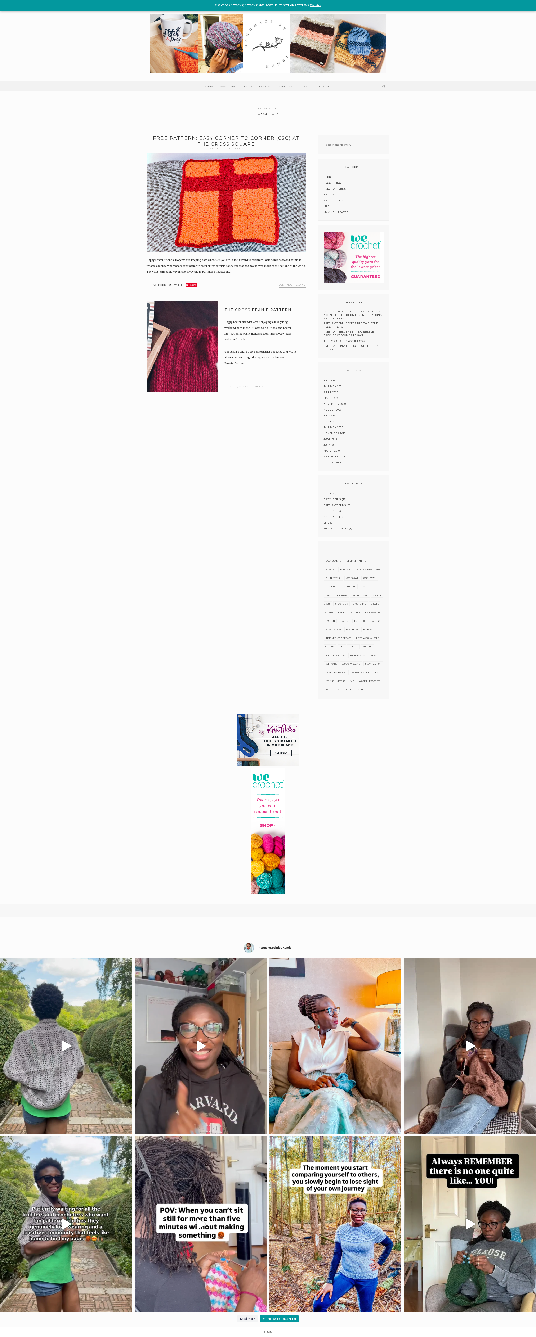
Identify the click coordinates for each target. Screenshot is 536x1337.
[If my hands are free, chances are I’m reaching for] (201, 1224)
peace (374, 655)
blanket (330, 569)
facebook (158, 285)
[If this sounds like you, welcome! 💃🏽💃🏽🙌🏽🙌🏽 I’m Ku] (66, 1224)
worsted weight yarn (339, 689)
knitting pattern (335, 655)
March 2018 (332, 450)
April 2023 (331, 392)
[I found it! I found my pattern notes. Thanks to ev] (201, 1046)
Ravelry (265, 86)
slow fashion (373, 664)
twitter (178, 285)
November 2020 (335, 403)
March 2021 (332, 398)
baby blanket (334, 561)
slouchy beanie (351, 664)
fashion (330, 621)
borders (345, 569)
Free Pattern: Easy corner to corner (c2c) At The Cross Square (226, 141)
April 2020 (331, 421)
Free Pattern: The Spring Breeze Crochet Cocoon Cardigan (349, 333)
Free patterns (335, 188)
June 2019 (330, 439)
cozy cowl (369, 578)
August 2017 (332, 462)
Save (193, 284)
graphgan (352, 629)
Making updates (336, 212)
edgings (355, 612)
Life (326, 206)
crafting (331, 587)
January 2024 (334, 386)
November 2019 (334, 433)
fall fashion (372, 612)
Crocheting (332, 182)
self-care (331, 664)
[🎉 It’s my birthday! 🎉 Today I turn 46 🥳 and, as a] (335, 1046)
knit (341, 647)
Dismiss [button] (315, 5)
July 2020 (330, 415)
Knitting (330, 194)
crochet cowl (360, 595)
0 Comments (235, 148)
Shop (209, 86)
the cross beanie (335, 672)
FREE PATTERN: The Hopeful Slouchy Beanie (351, 347)
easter (342, 612)
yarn (360, 689)
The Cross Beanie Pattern (257, 310)
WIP (352, 681)
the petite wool (359, 672)
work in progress (369, 681)
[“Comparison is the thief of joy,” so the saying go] (335, 1224)
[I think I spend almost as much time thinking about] (470, 1046)
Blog (248, 86)
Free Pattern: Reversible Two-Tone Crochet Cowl (351, 325)
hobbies (367, 629)
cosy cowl (352, 578)
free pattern (333, 629)
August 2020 (333, 409)
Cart (304, 86)
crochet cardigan (336, 595)
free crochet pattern (367, 621)
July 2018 (330, 444)
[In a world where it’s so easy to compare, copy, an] (470, 1224)
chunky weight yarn (367, 569)
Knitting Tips (334, 200)
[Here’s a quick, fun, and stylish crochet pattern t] (66, 1046)
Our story (228, 86)
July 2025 (330, 380)
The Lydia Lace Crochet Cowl (345, 341)
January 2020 (333, 427)
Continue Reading (292, 284)
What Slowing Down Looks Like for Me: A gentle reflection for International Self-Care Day (353, 315)
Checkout (323, 86)
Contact (286, 86)
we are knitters (335, 681)
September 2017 (335, 456)
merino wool (358, 655)
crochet (365, 587)
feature (344, 621)
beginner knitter (357, 561)
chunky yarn (333, 578)
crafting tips (348, 587)
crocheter (341, 604)
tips (376, 672)
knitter (353, 647)
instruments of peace (338, 638)
